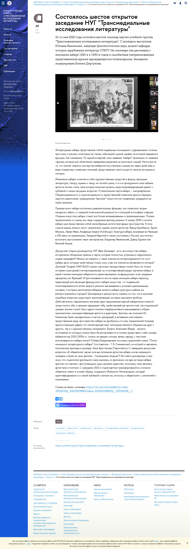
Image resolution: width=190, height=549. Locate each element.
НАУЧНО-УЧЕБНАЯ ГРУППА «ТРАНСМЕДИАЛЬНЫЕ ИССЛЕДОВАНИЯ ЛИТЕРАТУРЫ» (14, 15)
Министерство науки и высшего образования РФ (164, 490)
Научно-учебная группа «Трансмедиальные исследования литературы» (89, 445)
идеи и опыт (73, 428)
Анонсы (7, 34)
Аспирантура (69, 524)
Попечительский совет (42, 506)
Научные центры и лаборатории (101, 494)
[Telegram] (61, 399)
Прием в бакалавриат (72, 509)
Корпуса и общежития (42, 510)
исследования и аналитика (117, 428)
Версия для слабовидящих (44, 529)
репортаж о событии (65, 433)
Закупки (36, 514)
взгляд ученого (137, 428)
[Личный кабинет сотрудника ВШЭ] (180, 3)
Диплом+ (67, 516)
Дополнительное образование (76, 520)
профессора (86, 428)
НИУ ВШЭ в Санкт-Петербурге (46, 474)
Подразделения (39, 499)
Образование (71, 485)
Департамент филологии (122, 474)
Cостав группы (10, 48)
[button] (58, 103)
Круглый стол (10, 59)
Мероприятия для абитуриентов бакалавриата (75, 490)
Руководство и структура (43, 495)
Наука (97, 485)
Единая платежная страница (44, 533)
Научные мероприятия (103, 489)
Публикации (9, 71)
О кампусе (39, 485)
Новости (8, 28)
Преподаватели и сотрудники (45, 503)
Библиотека (129, 489)
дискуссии (98, 428)
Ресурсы (129, 485)
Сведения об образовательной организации (45, 490)
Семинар (8, 54)
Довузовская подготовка (74, 502)
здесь (157, 541)
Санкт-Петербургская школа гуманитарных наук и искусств (85, 474)
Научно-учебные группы (103, 499)
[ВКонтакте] (57, 399)
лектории (60, 428)
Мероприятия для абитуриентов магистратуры (75, 496)
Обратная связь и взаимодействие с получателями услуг (72, 530)
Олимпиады (68, 505)
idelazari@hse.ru (17, 91)
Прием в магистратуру (73, 513)
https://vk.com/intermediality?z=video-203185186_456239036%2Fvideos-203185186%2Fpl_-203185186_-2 (94, 389)
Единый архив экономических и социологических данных (136, 497)
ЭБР (5, 65)
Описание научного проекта (12, 41)
